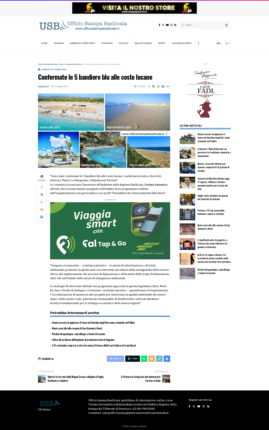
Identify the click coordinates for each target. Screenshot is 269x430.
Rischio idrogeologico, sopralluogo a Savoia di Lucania (78, 334)
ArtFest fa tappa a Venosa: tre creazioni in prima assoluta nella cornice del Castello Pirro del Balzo (214, 258)
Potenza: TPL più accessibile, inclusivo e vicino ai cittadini (211, 212)
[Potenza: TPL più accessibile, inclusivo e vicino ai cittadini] (187, 214)
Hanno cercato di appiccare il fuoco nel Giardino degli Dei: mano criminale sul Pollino (93, 322)
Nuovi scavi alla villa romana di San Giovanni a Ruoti (77, 328)
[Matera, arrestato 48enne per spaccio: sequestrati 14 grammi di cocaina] (187, 168)
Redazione (43, 86)
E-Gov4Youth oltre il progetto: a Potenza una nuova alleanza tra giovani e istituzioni (212, 243)
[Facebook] (159, 25)
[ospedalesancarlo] (134, 55)
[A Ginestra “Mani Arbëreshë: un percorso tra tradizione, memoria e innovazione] (187, 153)
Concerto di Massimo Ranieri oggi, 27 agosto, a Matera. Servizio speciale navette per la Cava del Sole (214, 184)
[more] (198, 43)
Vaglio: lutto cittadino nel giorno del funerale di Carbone (213, 197)
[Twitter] (163, 25)
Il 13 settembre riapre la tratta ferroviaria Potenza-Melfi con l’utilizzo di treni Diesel (94, 345)
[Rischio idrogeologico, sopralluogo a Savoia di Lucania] (187, 273)
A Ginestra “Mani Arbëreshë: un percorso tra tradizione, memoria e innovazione (214, 152)
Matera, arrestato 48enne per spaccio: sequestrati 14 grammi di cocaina (213, 167)
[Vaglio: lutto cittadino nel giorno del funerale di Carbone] (187, 200)
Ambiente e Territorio (53, 70)
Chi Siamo (44, 409)
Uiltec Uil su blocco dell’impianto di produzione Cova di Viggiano (83, 340)
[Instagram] (171, 25)
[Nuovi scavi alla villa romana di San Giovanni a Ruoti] (187, 229)
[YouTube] (167, 25)
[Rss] (175, 25)
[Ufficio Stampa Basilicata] (83, 25)
